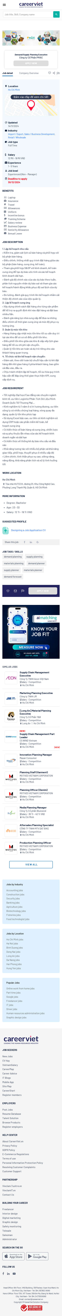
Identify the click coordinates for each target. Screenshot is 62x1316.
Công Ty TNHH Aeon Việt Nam (34, 679)
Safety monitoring (11, 1226)
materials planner (33, 570)
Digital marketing (11, 1217)
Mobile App (8, 1082)
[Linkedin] (8, 1273)
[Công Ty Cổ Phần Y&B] (11, 716)
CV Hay (6, 1060)
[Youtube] (14, 1273)
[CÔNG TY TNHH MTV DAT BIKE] (11, 830)
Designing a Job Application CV (28, 530)
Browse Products (11, 1122)
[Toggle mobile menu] (4, 4)
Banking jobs (13, 902)
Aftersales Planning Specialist (37, 825)
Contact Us (8, 1194)
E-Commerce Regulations (15, 1154)
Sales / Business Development (39, 134)
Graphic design (10, 1222)
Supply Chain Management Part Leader (37, 735)
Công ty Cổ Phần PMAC (31, 57)
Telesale (6, 1230)
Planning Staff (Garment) (34, 772)
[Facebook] (3, 1273)
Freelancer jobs (14, 1000)
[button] (49, 73)
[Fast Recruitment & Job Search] (31, 4)
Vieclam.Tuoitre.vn (12, 1186)
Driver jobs (11, 1009)
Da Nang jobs (13, 959)
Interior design (10, 1213)
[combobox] (28, 14)
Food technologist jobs (17, 919)
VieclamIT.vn (9, 1190)
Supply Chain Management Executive (34, 674)
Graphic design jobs (16, 1017)
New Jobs (7, 1056)
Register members (11, 1094)
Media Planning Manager (33, 807)
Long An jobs (13, 955)
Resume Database (11, 1113)
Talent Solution (10, 1118)
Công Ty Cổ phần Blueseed (33, 811)
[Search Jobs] (56, 14)
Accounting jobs (14, 890)
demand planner (36, 563)
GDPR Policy (8, 1150)
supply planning (34, 556)
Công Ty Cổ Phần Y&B (30, 717)
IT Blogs (6, 1077)
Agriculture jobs (14, 906)
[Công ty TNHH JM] (11, 698)
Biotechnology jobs (16, 910)
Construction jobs (15, 894)
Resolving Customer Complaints (18, 1167)
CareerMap (8, 1069)
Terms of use (9, 1158)
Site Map (6, 1086)
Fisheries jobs (13, 914)
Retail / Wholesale (17, 137)
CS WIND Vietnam (28, 740)
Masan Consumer (28, 758)
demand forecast (13, 576)
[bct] (31, 1307)
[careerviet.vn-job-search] (13, 1256)
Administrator (9, 1239)
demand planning (13, 556)
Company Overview (29, 73)
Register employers (12, 1126)
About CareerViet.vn (12, 1141)
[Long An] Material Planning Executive (35, 712)
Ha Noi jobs (12, 943)
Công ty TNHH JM (28, 696)
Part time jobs (13, 992)
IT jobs (9, 1004)
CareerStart (8, 1090)
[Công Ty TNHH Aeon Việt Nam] (11, 678)
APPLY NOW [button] (31, 63)
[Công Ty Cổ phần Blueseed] (11, 813)
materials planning (13, 563)
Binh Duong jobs (14, 947)
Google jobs (12, 996)
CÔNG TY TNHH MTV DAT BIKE (34, 828)
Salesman (7, 1235)
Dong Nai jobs (13, 951)
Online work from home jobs (20, 988)
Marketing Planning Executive (36, 692)
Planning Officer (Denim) (34, 789)
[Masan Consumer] (11, 760)
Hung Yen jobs (13, 968)
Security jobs (13, 898)
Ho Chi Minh (14, 89)
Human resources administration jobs (25, 1013)
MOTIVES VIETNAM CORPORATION (36, 775)
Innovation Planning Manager (36, 754)
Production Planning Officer (35, 842)
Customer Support (11, 1171)
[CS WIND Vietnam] (11, 736)
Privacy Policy (9, 1145)
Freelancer (8, 1209)
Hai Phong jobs (14, 964)
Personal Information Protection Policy (22, 1162)
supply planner (11, 570)
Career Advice (9, 1073)
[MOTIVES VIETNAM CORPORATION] (11, 778)
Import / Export (15, 134)
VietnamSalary (10, 1064)
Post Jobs (7, 1109)
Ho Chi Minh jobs (14, 939)
